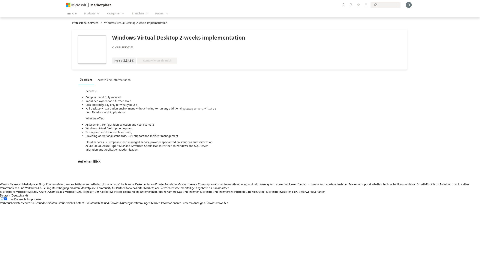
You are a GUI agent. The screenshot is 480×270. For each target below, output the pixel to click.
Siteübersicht (66, 203)
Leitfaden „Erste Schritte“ (104, 184)
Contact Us (81, 203)
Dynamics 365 (55, 192)
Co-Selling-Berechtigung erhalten (59, 188)
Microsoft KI (7, 192)
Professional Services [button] (85, 23)
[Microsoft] (76, 5)
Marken (155, 203)
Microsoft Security (27, 192)
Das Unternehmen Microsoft (194, 192)
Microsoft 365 (73, 192)
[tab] (87, 80)
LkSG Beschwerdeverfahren (308, 192)
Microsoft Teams (120, 192)
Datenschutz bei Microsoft (261, 192)
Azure (42, 192)
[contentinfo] (101, 23)
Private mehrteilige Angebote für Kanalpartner (200, 188)
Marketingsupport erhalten (365, 184)
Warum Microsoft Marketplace (19, 184)
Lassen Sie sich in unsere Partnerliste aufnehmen (318, 184)
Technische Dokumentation (137, 184)
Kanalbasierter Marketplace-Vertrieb (148, 188)
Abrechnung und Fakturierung (250, 184)
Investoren (285, 192)
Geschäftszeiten (79, 184)
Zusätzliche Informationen (114, 80)
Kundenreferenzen (57, 184)
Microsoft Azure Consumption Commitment (205, 184)
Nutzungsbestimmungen (135, 203)
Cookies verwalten (217, 203)
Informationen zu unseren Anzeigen (183, 203)
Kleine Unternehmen (144, 192)
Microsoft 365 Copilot (96, 192)
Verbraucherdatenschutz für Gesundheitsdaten (28, 203)
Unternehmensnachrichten (229, 192)
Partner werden (279, 184)
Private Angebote (166, 184)
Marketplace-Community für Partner (102, 188)
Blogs (41, 184)
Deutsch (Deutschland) (14, 195)
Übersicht (86, 80)
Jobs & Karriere (167, 192)
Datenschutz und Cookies (103, 203)
